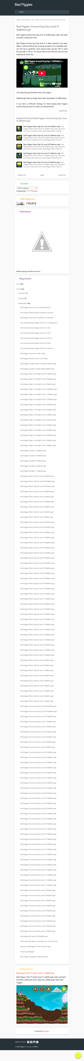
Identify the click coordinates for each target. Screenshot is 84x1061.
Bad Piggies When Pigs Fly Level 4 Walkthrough (36, 686)
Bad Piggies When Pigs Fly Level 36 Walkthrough (37, 522)
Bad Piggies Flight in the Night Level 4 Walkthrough (38, 430)
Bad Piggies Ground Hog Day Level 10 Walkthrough (38, 885)
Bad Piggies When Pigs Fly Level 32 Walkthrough (37, 543)
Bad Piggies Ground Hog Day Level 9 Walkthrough (37, 890)
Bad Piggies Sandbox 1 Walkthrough (33, 471)
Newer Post (22, 175)
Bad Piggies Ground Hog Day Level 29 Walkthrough (38, 788)
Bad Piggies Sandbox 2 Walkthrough (33, 466)
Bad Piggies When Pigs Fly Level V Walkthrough (37, 497)
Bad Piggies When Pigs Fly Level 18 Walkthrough (37, 614)
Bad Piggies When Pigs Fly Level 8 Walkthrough (36, 665)
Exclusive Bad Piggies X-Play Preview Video (35, 947)
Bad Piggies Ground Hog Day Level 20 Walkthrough (38, 834)
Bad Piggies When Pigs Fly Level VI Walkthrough (37, 492)
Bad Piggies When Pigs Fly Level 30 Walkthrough (37, 553)
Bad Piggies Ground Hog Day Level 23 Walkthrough (38, 819)
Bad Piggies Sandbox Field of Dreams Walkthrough (38, 364)
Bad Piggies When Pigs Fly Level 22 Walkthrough (37, 594)
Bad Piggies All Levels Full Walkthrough (34, 936)
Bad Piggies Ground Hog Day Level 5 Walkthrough (37, 911)
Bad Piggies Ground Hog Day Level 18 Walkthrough (38, 844)
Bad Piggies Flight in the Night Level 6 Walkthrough (38, 420)
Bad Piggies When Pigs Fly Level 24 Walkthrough (37, 583)
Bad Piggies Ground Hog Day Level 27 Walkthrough (38, 798)
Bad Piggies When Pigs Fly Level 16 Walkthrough (37, 624)
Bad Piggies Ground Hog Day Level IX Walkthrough (38, 706)
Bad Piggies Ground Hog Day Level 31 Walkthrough (38, 778)
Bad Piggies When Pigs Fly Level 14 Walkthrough (37, 635)
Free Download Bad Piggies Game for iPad (35, 343)
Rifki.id (36, 1047)
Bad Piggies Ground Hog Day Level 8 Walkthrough (37, 895)
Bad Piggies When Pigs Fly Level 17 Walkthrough (37, 619)
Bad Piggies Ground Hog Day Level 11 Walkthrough (38, 880)
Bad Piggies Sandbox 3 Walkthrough (33, 461)
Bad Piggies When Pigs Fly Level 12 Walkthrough (37, 645)
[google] (37, 1042)
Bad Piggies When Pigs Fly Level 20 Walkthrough (42, 135)
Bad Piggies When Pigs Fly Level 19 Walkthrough (42, 162)
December (22, 293)
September (22, 303)
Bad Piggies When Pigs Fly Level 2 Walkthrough (36, 696)
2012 (18, 289)
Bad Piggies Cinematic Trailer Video (32, 354)
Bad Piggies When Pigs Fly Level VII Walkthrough (37, 486)
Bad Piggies (23, 4)
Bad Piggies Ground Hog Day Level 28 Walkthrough (38, 793)
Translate (34, 191)
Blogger (46, 1031)
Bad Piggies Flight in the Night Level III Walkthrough (38, 374)
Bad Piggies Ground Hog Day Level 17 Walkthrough (38, 849)
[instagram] (34, 1042)
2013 (18, 284)
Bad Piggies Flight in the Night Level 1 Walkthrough (38, 445)
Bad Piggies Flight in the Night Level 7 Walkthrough (38, 415)
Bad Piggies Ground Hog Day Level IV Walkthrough (38, 732)
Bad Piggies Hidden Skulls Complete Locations (36, 313)
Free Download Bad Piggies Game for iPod (35, 333)
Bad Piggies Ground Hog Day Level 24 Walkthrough (38, 814)
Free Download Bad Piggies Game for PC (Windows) (38, 323)
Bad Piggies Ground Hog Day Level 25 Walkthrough (38, 809)
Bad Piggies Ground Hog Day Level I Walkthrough (37, 747)
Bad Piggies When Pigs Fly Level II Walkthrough (36, 512)
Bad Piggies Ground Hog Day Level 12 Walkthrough (38, 875)
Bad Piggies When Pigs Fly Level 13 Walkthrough (37, 640)
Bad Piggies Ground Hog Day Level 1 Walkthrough (37, 931)
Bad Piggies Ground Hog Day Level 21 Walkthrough (38, 829)
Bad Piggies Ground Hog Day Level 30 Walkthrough (38, 783)
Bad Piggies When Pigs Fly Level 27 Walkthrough (42, 153)
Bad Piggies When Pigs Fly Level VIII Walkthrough (37, 481)
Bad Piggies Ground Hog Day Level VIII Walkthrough (38, 711)
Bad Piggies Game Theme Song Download (35, 307)
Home (42, 175)
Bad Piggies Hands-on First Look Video (34, 359)
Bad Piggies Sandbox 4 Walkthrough (33, 456)
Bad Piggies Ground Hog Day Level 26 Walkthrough (38, 803)
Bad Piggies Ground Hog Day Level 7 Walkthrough (37, 901)
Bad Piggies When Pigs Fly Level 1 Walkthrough (36, 701)
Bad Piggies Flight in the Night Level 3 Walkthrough (38, 435)
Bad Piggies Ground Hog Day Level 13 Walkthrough (38, 870)
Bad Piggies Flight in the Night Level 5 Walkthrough (38, 425)
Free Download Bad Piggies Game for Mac (35, 328)
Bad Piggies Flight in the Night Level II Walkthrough (38, 379)
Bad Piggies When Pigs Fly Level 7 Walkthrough (36, 670)
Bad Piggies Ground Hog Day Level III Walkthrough (38, 737)
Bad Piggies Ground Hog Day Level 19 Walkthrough (38, 839)
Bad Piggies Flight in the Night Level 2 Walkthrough (38, 440)
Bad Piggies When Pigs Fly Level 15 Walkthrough (37, 630)
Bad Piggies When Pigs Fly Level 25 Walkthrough (37, 578)
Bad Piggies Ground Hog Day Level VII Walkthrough (38, 716)
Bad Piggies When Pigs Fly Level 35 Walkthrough (37, 527)
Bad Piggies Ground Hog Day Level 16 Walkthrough (38, 854)
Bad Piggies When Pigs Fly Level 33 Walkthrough (37, 538)
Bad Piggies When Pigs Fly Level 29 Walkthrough (37, 558)
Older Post (62, 175)
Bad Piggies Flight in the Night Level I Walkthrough (38, 384)
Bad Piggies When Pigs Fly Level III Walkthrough (37, 507)
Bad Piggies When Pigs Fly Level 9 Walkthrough (36, 660)
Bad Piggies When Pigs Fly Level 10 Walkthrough (37, 655)
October (21, 298)
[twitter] (31, 1042)
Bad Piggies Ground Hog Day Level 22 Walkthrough (38, 824)
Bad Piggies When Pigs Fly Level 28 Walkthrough (42, 144)
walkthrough (63, 111)
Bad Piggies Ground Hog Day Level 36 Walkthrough (38, 752)
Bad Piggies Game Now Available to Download (36, 318)
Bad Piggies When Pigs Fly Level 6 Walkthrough (36, 676)
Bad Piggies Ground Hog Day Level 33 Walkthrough (38, 768)
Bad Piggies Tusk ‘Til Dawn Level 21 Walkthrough (35, 973)
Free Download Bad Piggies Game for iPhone (36, 338)
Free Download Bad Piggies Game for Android (36, 348)
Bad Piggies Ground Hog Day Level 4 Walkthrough (37, 916)
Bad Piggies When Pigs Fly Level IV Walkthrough (37, 502)
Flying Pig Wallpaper (27, 952)
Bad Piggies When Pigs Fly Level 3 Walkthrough (36, 691)
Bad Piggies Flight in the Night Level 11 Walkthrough (38, 394)
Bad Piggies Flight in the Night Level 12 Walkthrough (38, 389)
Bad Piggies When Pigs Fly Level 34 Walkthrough (37, 532)
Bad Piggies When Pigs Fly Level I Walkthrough (36, 517)
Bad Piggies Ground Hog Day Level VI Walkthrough (38, 722)
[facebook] (28, 1042)
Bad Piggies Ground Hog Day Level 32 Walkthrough (38, 773)
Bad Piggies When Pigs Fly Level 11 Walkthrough (37, 650)
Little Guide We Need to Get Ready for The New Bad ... (39, 941)
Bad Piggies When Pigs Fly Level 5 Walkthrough (36, 681)
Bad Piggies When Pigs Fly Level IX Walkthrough (37, 476)
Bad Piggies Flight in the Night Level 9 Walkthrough (38, 405)
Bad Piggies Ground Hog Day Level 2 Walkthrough (37, 926)
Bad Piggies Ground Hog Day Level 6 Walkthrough (37, 906)
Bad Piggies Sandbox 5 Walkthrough (33, 451)
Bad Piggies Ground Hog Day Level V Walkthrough (38, 727)
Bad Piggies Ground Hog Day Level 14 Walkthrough (38, 865)
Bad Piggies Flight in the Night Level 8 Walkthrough (38, 410)
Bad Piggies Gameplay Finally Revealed (34, 957)
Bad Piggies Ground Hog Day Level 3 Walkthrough (37, 921)
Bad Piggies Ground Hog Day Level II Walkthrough (37, 742)
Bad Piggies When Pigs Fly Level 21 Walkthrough (37, 599)
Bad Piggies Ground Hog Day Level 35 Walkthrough (38, 757)
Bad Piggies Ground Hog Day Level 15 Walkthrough (38, 860)
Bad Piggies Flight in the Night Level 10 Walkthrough (38, 399)
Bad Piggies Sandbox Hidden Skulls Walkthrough (37, 369)
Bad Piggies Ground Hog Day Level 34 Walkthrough (38, 762)
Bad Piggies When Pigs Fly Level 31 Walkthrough (37, 548)
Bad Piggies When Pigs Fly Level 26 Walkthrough (42, 126)
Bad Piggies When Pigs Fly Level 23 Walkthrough (37, 589)
